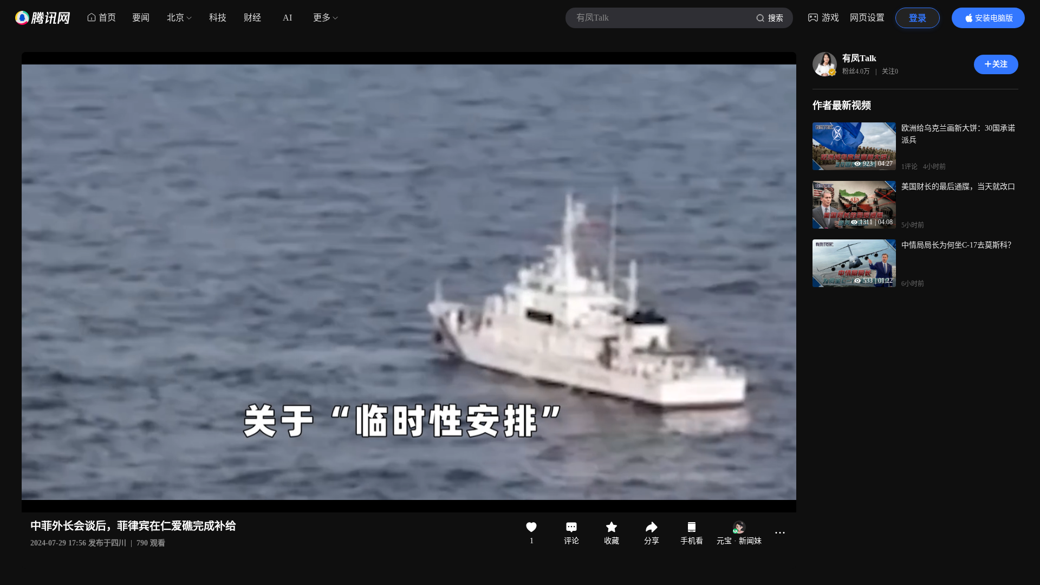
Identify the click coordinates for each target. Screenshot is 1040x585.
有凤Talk (859, 58)
